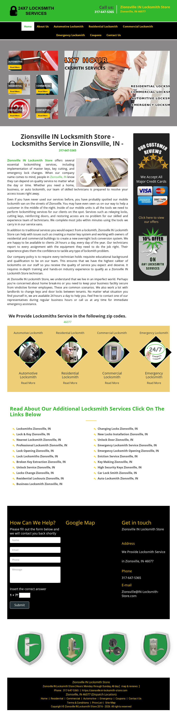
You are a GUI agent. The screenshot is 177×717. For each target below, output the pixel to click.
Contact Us (113, 35)
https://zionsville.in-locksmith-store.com (104, 690)
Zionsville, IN (58, 177)
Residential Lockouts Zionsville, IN (40, 478)
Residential (57, 698)
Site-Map (110, 702)
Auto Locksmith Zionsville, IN (118, 478)
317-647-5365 (104, 12)
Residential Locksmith (103, 26)
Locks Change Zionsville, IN (35, 473)
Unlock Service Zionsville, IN (35, 467)
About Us (43, 26)
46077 (67, 322)
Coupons (95, 35)
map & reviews (129, 686)
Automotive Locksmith (68, 26)
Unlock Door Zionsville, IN (115, 440)
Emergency (106, 698)
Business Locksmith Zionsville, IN (39, 484)
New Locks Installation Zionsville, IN (123, 434)
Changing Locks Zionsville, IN (118, 429)
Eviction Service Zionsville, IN (118, 456)
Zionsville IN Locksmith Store (29, 160)
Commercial (73, 698)
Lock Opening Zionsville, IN (35, 451)
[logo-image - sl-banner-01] (116, 83)
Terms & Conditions (78, 702)
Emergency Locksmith (70, 35)
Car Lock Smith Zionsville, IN (117, 473)
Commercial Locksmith (138, 26)
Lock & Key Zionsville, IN (33, 434)
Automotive (89, 698)
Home (28, 26)
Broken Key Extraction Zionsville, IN (41, 462)
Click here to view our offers (151, 219)
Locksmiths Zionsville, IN (33, 429)
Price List (97, 702)
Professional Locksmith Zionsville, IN (41, 445)
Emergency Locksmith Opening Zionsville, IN (128, 451)
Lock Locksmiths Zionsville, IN (37, 456)
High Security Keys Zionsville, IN (120, 467)
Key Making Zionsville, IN (115, 462)
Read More (15, 67)
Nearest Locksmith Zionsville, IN (38, 440)
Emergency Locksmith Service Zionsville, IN (127, 445)
